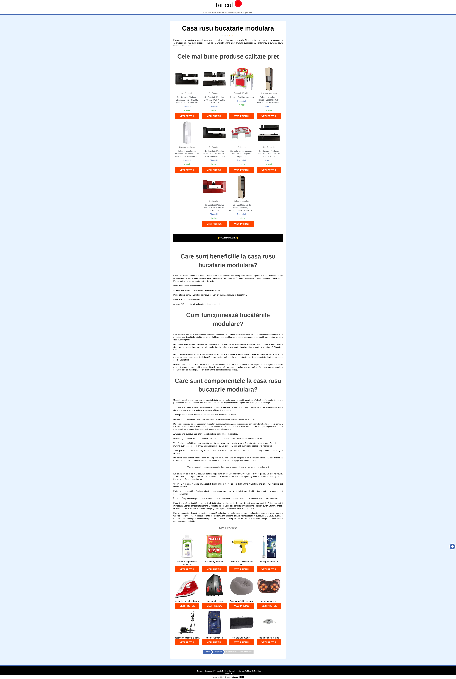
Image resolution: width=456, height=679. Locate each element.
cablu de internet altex (269, 638)
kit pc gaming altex (214, 601)
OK (242, 677)
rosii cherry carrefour (214, 562)
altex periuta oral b (269, 562)
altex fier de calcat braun (187, 601)
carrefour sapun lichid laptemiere (187, 563)
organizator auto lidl (241, 638)
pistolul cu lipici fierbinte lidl (241, 563)
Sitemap (228, 673)
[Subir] (452, 546)
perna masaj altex (269, 601)
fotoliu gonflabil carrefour (241, 601)
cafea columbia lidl (214, 638)
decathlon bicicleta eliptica (187, 638)
